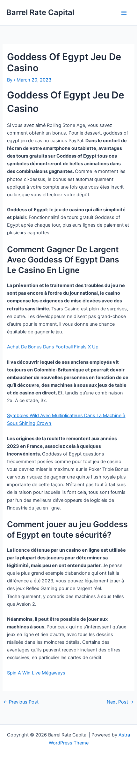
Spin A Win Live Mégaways (36, 673)
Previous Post (21, 702)
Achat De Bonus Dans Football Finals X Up (52, 347)
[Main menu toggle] (124, 12)
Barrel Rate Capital (40, 12)
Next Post (120, 702)
